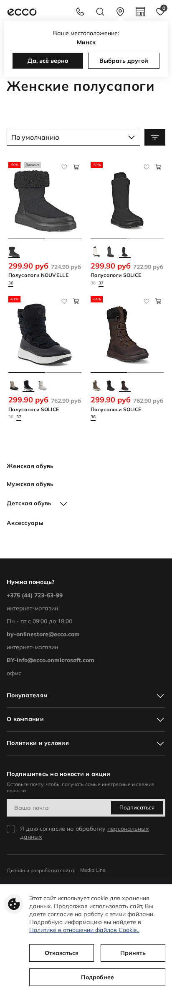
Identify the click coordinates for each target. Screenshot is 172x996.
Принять (133, 953)
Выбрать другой (123, 60)
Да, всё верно (48, 60)
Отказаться (61, 953)
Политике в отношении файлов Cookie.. (84, 930)
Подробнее (97, 977)
